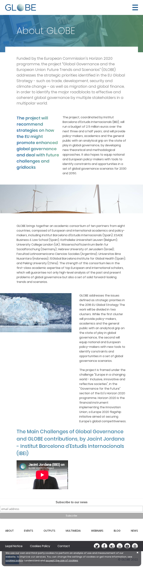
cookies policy (14, 560)
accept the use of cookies (62, 560)
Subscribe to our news (72, 502)
